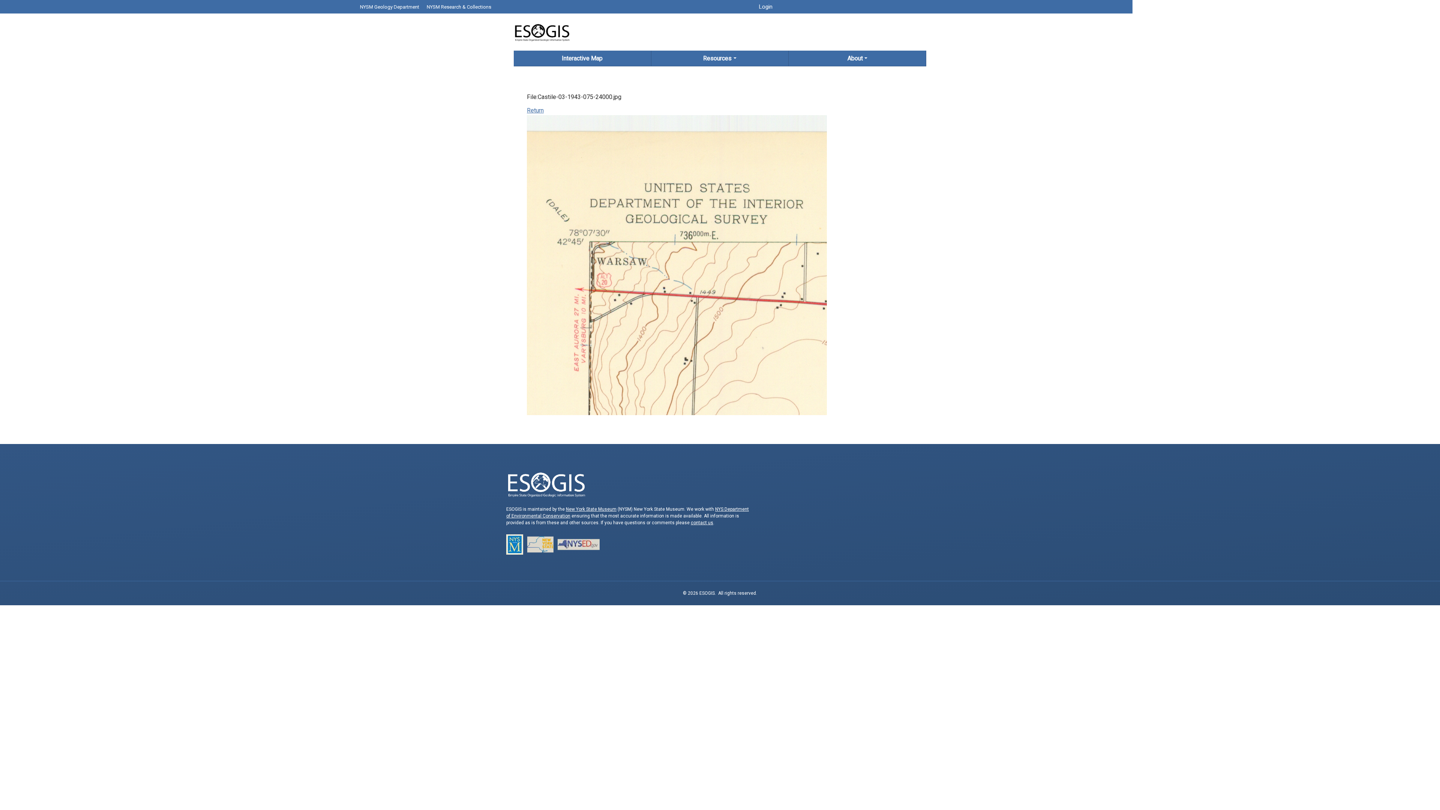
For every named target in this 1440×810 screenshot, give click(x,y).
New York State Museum (591, 509)
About (855, 58)
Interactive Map (582, 58)
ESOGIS (542, 32)
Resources (717, 58)
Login (765, 6)
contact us (702, 522)
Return (535, 110)
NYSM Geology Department (389, 7)
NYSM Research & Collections (459, 7)
